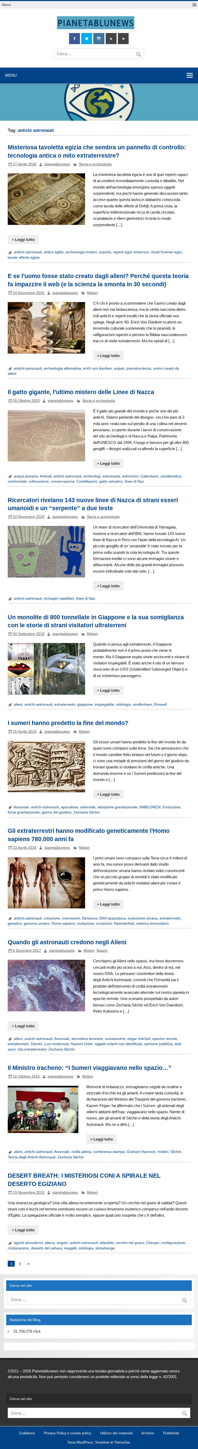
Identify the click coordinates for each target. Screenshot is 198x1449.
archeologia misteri (81, 252)
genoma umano (37, 923)
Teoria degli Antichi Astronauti (31, 1157)
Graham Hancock (141, 1152)
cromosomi (71, 918)
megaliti (70, 1248)
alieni (18, 704)
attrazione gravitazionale (117, 807)
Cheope (152, 1243)
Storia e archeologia (95, 164)
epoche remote (164, 1039)
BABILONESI (150, 807)
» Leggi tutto (23, 239)
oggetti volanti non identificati (118, 1044)
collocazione (39, 481)
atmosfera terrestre (87, 1039)
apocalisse (69, 807)
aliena (50, 1243)
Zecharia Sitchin (86, 812)
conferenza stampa (109, 1152)
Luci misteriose (56, 1044)
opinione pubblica (158, 1044)
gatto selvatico (111, 481)
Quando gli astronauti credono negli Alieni (67, 942)
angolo (62, 1243)
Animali (46, 476)
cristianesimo (18, 1248)
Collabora (27, 1433)
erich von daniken (97, 368)
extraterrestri (64, 704)
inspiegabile (104, 704)
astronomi (130, 476)
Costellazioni (87, 481)
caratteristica (170, 476)
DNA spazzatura (112, 918)
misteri (163, 1152)
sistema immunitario (152, 923)
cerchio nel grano (130, 1243)
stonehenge (105, 1248)
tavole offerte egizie (24, 257)
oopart (119, 368)
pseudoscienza (139, 368)
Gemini (36, 1044)
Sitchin (175, 1152)
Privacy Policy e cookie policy (67, 1433)
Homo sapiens (63, 923)
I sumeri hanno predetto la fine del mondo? (68, 723)
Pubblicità (171, 1433)
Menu (6, 5)
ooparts (105, 252)
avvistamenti (115, 1039)
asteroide (87, 807)
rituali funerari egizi (166, 252)
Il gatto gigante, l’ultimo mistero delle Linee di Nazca (81, 392)
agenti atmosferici (28, 1243)
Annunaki (21, 807)
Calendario (149, 476)
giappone (85, 704)
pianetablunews (57, 164)
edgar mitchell (138, 1039)
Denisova (89, 918)
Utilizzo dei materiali (116, 1433)
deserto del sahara (46, 1248)
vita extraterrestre (32, 1049)
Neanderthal (124, 923)
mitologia (123, 704)
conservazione (63, 481)
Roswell (160, 704)
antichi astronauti (28, 252)
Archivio (147, 1433)
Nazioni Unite (82, 1044)
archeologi (92, 476)
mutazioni (104, 923)
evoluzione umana (143, 918)
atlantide (107, 1243)
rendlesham (142, 704)
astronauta (111, 476)
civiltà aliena (81, 1152)
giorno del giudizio (56, 812)
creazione (52, 918)
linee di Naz (134, 481)
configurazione (173, 1243)
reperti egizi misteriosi (131, 252)
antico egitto (54, 252)
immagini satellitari (59, 598)
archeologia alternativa (62, 368)
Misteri (92, 293)
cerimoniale (17, 481)
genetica (15, 923)
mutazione (85, 923)
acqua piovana (26, 476)
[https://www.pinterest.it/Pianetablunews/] (111, 38)
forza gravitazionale (24, 812)
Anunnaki (61, 1039)
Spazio (102, 951)
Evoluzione (171, 807)
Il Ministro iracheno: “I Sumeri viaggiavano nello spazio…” (89, 1067)
